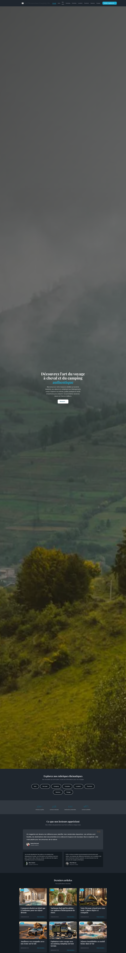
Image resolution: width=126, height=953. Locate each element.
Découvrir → (63, 401)
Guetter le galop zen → (109, 3)
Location (80, 3)
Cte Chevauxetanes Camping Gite (36, 3)
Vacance (92, 3)
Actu (59, 3)
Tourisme (86, 3)
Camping (68, 3)
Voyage (98, 3)
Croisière (74, 3)
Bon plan (63, 3)
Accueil (54, 3)
